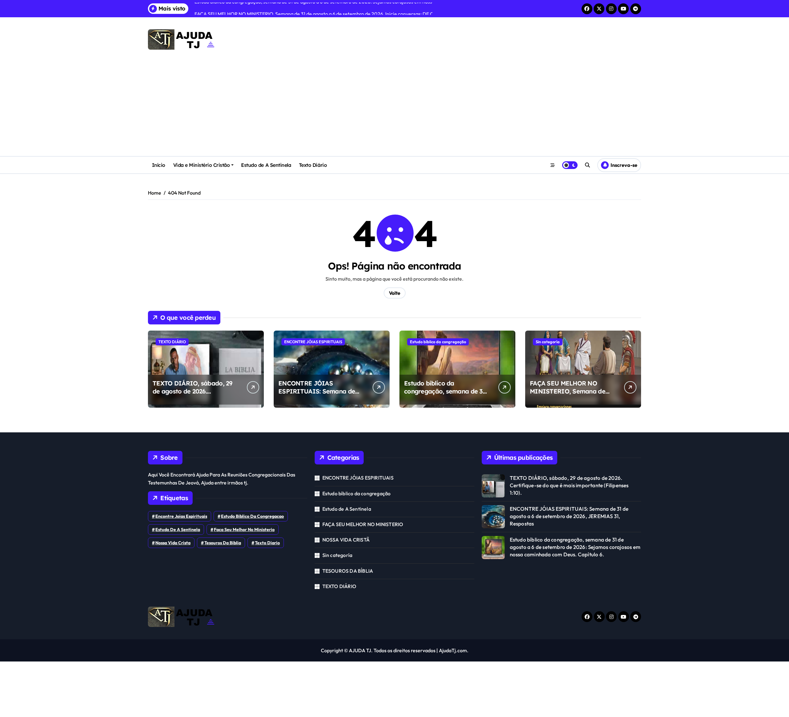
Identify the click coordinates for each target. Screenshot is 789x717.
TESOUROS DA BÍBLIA (347, 571)
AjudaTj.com (453, 650)
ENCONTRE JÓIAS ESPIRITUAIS (313, 341)
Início (158, 165)
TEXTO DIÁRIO (172, 341)
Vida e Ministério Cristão (201, 165)
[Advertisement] (394, 110)
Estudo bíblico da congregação (438, 341)
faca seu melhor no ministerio (244, 529)
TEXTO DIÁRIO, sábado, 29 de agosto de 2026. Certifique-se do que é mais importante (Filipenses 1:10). (193, 395)
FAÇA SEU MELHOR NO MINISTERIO (362, 524)
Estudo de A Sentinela (266, 165)
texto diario (267, 543)
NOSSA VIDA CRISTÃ (346, 540)
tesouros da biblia (222, 543)
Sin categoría (548, 341)
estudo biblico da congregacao (252, 516)
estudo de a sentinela (177, 529)
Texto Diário (313, 165)
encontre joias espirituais (181, 516)
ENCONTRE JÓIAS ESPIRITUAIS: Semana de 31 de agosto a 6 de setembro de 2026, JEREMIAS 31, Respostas (569, 516)
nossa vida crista (172, 543)
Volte (394, 293)
